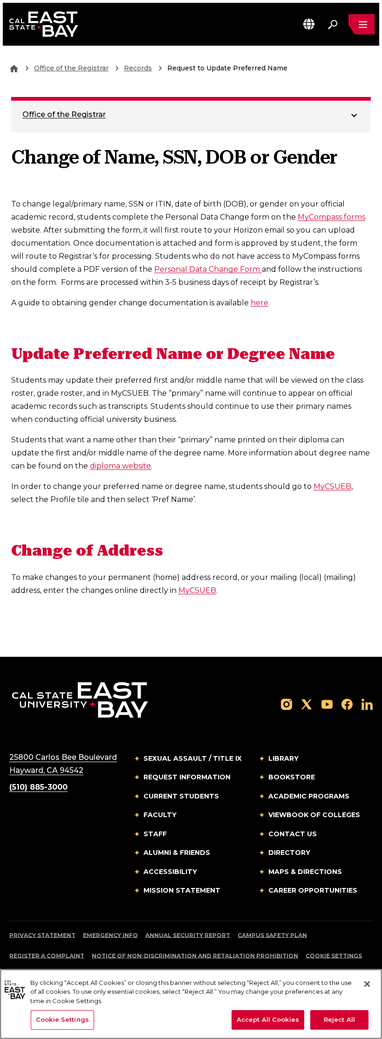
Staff (155, 834)
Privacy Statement (42, 935)
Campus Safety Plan (272, 935)
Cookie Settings (334, 955)
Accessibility (170, 871)
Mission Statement (181, 890)
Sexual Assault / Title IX (192, 758)
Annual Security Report (187, 935)
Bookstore (291, 777)
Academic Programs (308, 796)
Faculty (160, 815)
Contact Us (292, 834)
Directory (289, 852)
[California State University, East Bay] (79, 699)
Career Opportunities (312, 890)
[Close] (367, 984)
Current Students (181, 796)
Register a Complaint (46, 955)
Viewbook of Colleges (314, 815)
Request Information (187, 777)
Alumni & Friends (176, 852)
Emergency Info (110, 935)
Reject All (339, 1019)
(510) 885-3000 (38, 787)
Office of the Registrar (71, 68)
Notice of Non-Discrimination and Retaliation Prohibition (195, 955)
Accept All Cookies (268, 1019)
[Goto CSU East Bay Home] (14, 68)
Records (138, 68)
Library (283, 758)
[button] (309, 24)
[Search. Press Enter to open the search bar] (332, 24)
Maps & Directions (305, 871)
